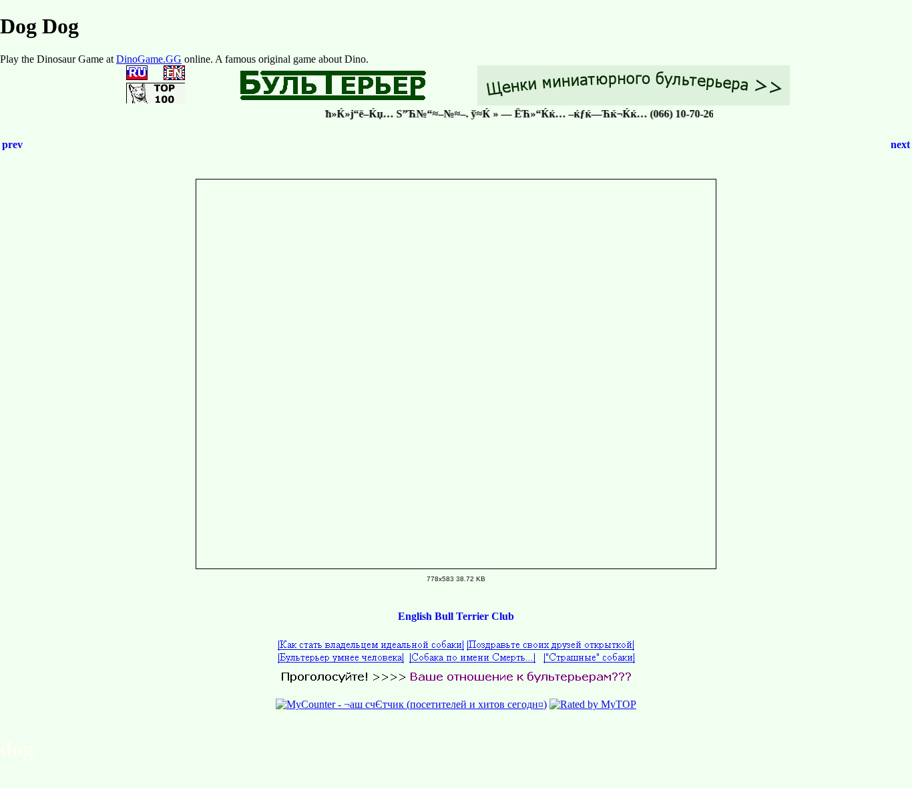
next (900, 144)
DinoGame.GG (149, 59)
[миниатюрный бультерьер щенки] (633, 101)
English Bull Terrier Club (456, 616)
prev (12, 144)
